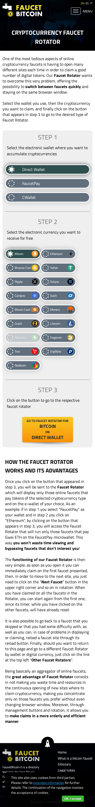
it (91, 3)
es (87, 3)
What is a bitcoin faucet (75, 758)
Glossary (64, 764)
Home (62, 752)
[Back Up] (47, 743)
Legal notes (66, 770)
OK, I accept (72, 798)
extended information (48, 782)
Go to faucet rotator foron (47, 429)
